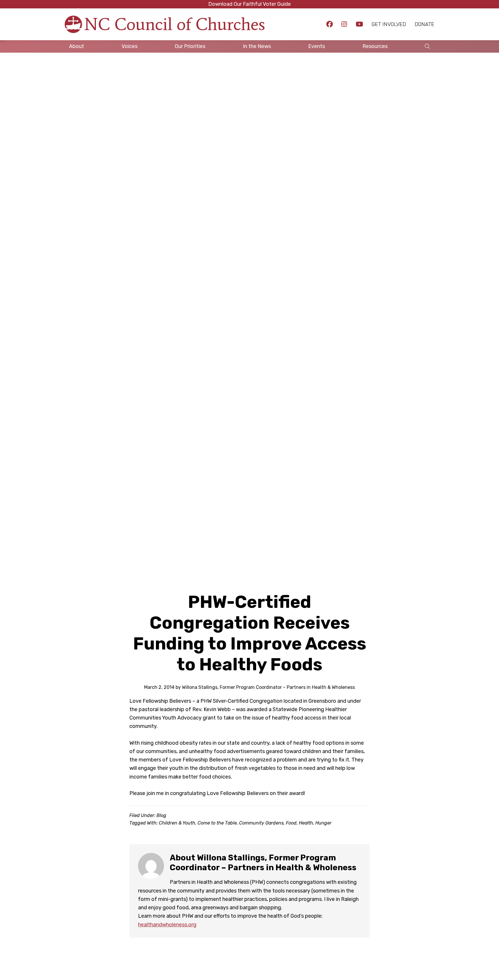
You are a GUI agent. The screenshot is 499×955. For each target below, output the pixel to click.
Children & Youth (177, 823)
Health (306, 823)
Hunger (323, 823)
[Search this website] (427, 46)
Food (291, 823)
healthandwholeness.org (167, 924)
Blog (161, 815)
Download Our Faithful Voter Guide (249, 4)
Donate (424, 24)
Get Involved (389, 24)
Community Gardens (261, 823)
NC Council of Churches (174, 24)
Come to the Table (217, 823)
